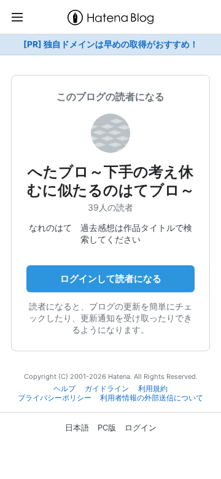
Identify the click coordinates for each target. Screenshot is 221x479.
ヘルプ (64, 388)
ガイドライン (107, 388)
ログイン (141, 427)
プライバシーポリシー (54, 398)
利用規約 (153, 388)
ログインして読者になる (110, 278)
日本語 (77, 427)
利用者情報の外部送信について (151, 398)
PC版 (107, 427)
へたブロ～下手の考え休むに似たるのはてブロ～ (111, 181)
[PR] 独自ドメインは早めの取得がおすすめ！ (110, 44)
